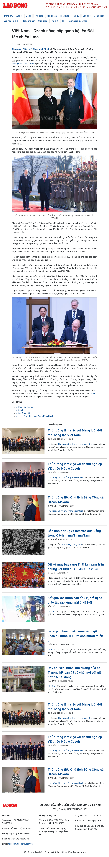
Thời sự (75, 16)
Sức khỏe (42, 21)
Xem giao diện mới (78, 21)
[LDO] (23, 441)
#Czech (19, 410)
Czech (92, 393)
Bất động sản (28, 21)
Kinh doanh (52, 16)
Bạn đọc (87, 16)
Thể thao (39, 16)
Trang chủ (8, 16)
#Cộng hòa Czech (24, 407)
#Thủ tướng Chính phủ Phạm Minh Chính (34, 416)
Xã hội (19, 16)
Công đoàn (99, 16)
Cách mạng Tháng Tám (71, 544)
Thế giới (54, 21)
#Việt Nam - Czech (25, 413)
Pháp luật (64, 16)
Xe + (64, 21)
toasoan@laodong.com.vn (20, 844)
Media (28, 16)
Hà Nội (51, 611)
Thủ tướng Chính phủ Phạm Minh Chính (30, 49)
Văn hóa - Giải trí (11, 21)
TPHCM (51, 649)
